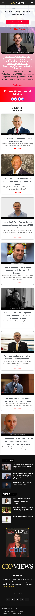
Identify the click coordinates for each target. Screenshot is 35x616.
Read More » (17, 85)
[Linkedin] (19, 99)
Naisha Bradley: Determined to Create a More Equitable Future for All (23, 517)
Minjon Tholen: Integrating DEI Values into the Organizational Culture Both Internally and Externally (23, 509)
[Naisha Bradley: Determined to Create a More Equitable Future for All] (6, 519)
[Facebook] (12, 99)
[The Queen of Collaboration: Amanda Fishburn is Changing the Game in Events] (6, 467)
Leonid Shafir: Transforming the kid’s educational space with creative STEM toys (17, 225)
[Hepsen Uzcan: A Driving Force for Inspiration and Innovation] (6, 485)
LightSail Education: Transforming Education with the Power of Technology (17, 270)
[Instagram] (22, 99)
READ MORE (17, 149)
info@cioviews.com (8, 586)
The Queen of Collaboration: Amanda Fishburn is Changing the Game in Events (23, 466)
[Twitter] (15, 99)
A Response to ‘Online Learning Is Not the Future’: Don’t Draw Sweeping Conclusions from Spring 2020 (17, 441)
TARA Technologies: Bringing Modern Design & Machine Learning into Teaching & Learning (17, 315)
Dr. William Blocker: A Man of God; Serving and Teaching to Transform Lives (17, 182)
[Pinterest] (22, 599)
